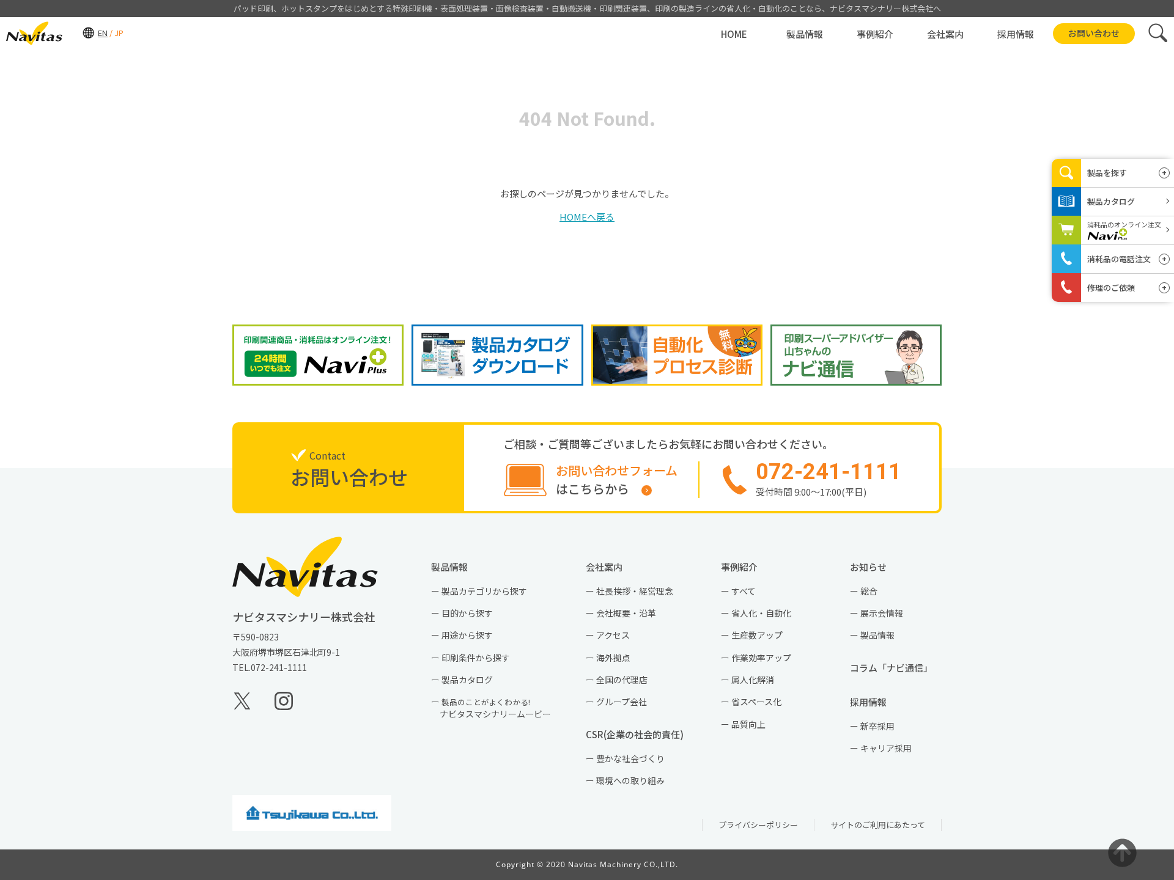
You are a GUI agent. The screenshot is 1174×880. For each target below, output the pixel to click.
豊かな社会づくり (630, 758)
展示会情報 (881, 613)
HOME (734, 34)
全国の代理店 (622, 679)
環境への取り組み (630, 780)
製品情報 (454, 566)
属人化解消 (752, 679)
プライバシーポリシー (758, 825)
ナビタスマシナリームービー (495, 708)
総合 (868, 591)
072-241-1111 (279, 667)
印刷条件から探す (475, 657)
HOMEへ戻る (587, 216)
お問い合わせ (1094, 33)
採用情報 (873, 701)
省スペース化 (756, 701)
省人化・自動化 (761, 613)
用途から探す (467, 635)
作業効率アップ (761, 657)
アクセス (613, 635)
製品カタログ (467, 679)
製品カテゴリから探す (484, 591)
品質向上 (748, 724)
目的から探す (467, 613)
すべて (743, 591)
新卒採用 (877, 726)
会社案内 (608, 566)
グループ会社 (621, 701)
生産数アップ (757, 635)
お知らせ (873, 566)
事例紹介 (744, 566)
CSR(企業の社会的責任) (639, 734)
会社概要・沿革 (626, 613)
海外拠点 (613, 657)
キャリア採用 (886, 748)
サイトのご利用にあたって (877, 825)
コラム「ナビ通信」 (895, 667)
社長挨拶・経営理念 (634, 591)
